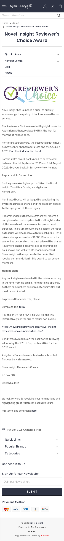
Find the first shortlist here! (25, 151)
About (8, 72)
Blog (7, 66)
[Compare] (53, 7)
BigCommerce (38, 527)
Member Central (14, 60)
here (34, 410)
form (22, 307)
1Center (45, 535)
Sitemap (32, 531)
